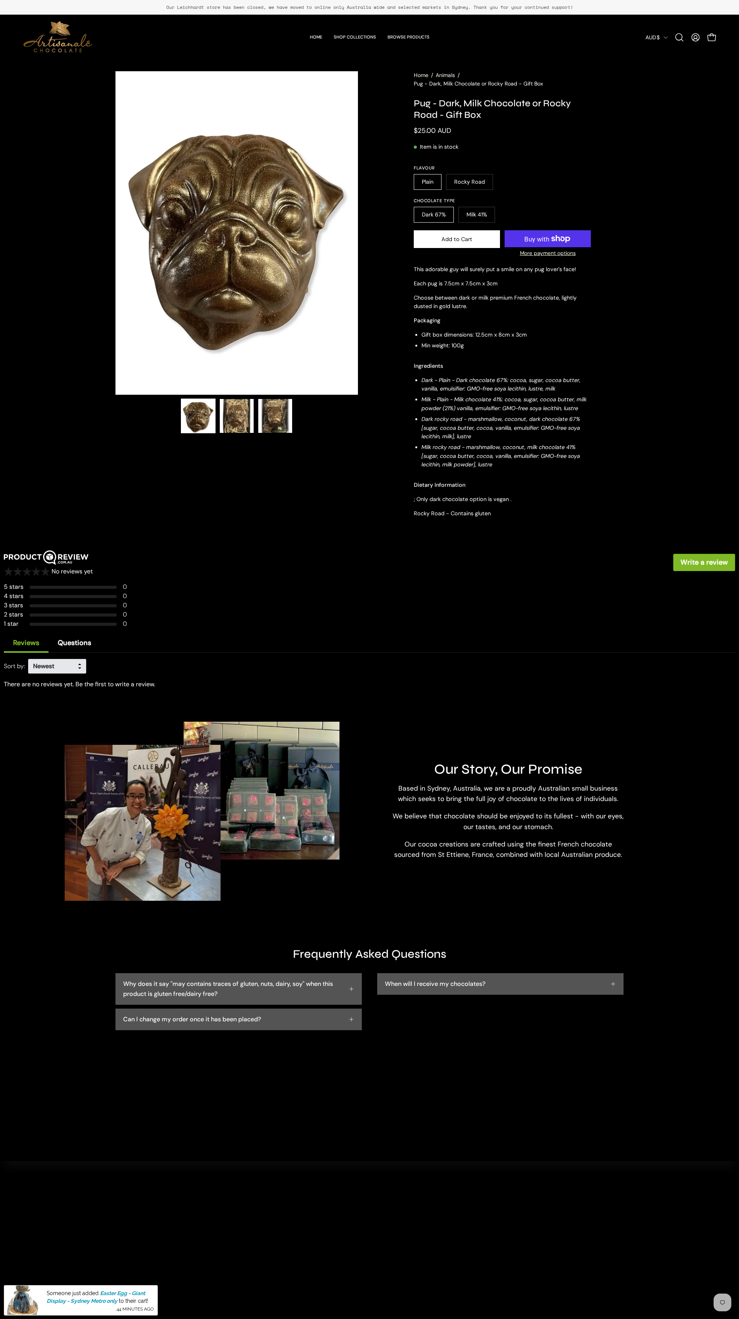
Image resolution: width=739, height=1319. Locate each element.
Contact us (366, 1204)
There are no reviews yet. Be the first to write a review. (79, 684)
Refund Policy (370, 1242)
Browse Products (270, 1229)
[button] (679, 37)
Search (256, 1204)
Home (421, 75)
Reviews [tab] (26, 642)
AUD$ (652, 37)
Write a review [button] (704, 562)
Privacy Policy (370, 1229)
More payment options (548, 253)
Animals (445, 75)
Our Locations (266, 1217)
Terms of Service (374, 1268)
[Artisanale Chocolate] (57, 37)
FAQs (358, 1217)
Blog (252, 1242)
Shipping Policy (372, 1255)
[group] (369, 7)
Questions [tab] (74, 642)
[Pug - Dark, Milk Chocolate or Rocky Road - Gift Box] (198, 416)
